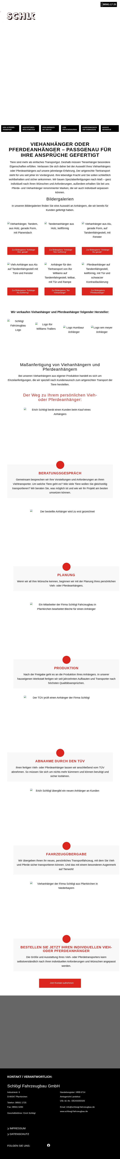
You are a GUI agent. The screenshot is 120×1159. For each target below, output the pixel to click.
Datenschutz (19, 1134)
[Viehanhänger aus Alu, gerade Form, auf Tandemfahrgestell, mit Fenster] (97, 233)
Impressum (18, 1128)
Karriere (85, 15)
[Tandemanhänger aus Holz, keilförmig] (59, 233)
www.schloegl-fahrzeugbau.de (74, 1111)
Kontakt (112, 15)
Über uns (73, 15)
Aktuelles (98, 15)
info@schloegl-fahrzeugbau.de (80, 1107)
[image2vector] (17, 18)
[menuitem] (10, 128)
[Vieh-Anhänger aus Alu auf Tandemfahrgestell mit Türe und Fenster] (22, 274)
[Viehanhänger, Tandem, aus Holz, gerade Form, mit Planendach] (22, 233)
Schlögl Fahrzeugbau (53, 15)
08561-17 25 (109, 4)
